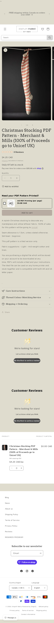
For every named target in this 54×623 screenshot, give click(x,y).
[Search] (50, 37)
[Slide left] (21, 125)
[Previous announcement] (4, 14)
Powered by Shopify (29, 606)
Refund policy (43, 606)
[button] (5, 29)
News (7, 503)
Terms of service (28, 610)
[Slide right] (32, 125)
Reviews (8, 531)
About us (9, 509)
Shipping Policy (11, 514)
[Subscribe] (40, 553)
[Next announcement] (49, 14)
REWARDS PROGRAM (14, 537)
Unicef (34, 227)
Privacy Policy (11, 526)
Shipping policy (41, 610)
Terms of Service (12, 520)
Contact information (28, 614)
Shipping (5, 160)
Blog (7, 497)
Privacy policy (15, 610)
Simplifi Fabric (17, 606)
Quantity (5, 173)
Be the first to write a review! (27, 360)
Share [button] (7, 312)
